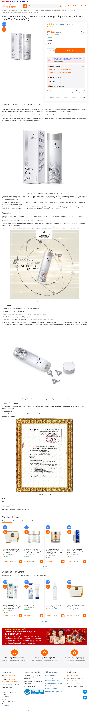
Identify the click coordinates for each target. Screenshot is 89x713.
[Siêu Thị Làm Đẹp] (11, 5)
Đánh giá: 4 (62, 24)
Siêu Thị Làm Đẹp (34, 711)
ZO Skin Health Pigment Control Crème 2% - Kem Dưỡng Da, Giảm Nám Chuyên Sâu (54, 605)
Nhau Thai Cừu (29, 109)
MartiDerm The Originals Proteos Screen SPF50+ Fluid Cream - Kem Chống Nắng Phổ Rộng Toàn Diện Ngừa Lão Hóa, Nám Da (12, 606)
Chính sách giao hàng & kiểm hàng (55, 678)
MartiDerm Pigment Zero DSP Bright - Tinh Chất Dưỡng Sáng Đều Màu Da (11, 551)
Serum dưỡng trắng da (8, 322)
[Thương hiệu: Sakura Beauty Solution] (81, 32)
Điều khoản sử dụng (50, 686)
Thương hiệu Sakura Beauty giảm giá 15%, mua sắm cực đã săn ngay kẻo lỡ (67, 59)
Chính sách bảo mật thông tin (53, 683)
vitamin (24, 223)
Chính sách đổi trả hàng (52, 680)
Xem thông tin (5, 696)
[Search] (60, 6)
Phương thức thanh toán (52, 688)
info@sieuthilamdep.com (12, 684)
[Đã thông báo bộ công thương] (34, 691)
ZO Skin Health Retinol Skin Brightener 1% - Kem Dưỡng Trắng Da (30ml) (75, 551)
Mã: (48, 26)
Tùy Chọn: (50, 40)
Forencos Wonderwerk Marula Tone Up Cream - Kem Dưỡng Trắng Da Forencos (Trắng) (32, 551)
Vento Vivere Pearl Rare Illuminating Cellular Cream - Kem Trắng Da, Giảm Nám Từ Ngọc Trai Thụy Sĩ (55, 551)
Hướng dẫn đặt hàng (51, 675)
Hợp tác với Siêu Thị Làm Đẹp (53, 691)
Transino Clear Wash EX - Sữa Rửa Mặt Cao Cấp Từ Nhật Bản (33, 604)
